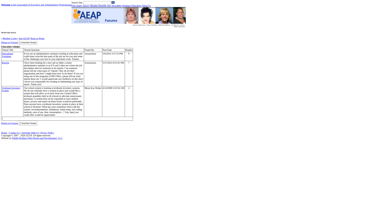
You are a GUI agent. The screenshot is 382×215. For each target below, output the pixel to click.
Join (109, 5)
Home (4, 133)
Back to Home (37, 38)
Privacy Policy (47, 133)
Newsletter (116, 5)
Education (136, 5)
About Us (146, 5)
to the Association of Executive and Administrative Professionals (36, 5)
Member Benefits (98, 5)
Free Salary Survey (80, 5)
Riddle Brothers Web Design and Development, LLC (37, 138)
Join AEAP (24, 38)
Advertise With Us (30, 133)
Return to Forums (9, 42)
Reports (5, 63)
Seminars (126, 5)
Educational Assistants (7, 55)
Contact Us (14, 133)
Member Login (10, 38)
